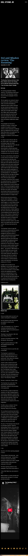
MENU (26, 2)
